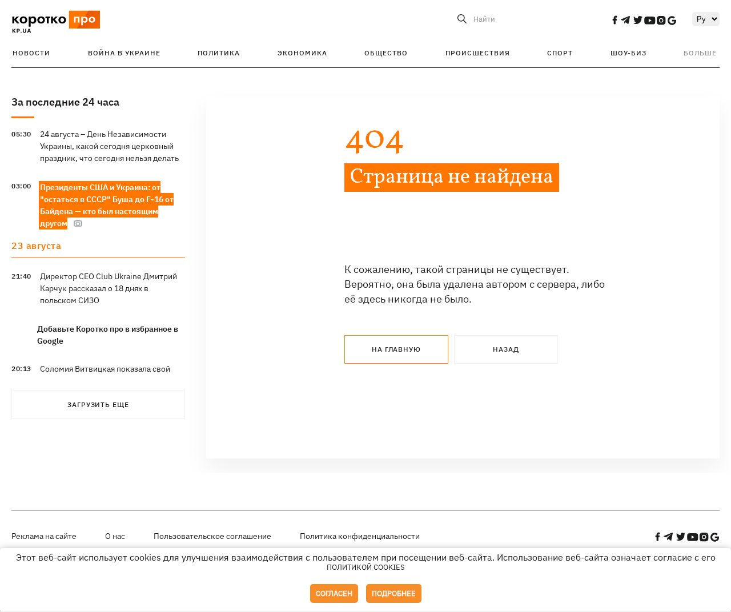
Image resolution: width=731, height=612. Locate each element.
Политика (219, 53)
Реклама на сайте (44, 536)
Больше (700, 53)
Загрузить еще (98, 404)
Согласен (334, 593)
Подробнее (394, 593)
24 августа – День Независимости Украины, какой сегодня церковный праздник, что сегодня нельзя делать (109, 146)
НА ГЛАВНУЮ (396, 349)
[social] (614, 20)
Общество (386, 53)
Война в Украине (124, 53)
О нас (115, 536)
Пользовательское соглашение (212, 536)
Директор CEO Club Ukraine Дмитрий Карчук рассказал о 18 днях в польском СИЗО (108, 288)
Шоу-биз (628, 53)
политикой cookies (366, 567)
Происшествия (477, 53)
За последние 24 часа (65, 101)
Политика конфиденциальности (360, 536)
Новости (31, 53)
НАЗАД (506, 349)
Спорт (560, 53)
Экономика (302, 53)
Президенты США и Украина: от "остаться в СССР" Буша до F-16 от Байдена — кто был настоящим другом (107, 205)
